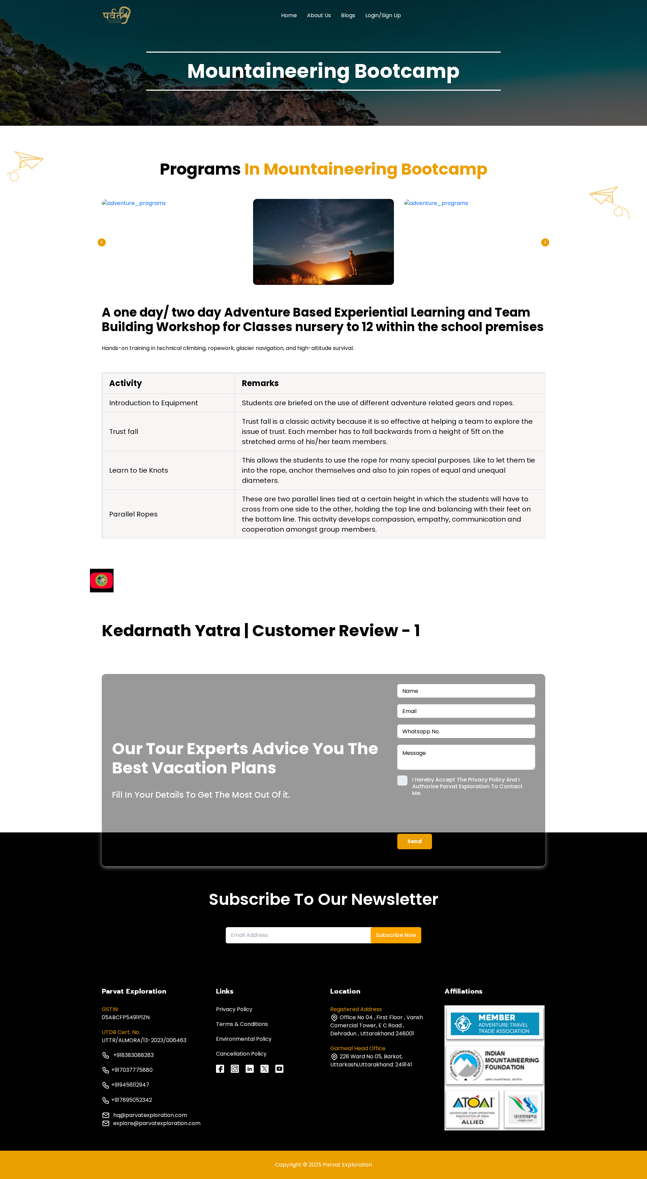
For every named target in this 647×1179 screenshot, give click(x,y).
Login (372, 15)
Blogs (348, 15)
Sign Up (391, 15)
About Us (319, 15)
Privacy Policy (234, 1009)
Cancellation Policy (241, 1054)
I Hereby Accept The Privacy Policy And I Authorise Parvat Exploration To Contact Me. (467, 786)
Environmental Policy (244, 1039)
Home (289, 15)
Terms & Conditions (242, 1024)
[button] (545, 242)
